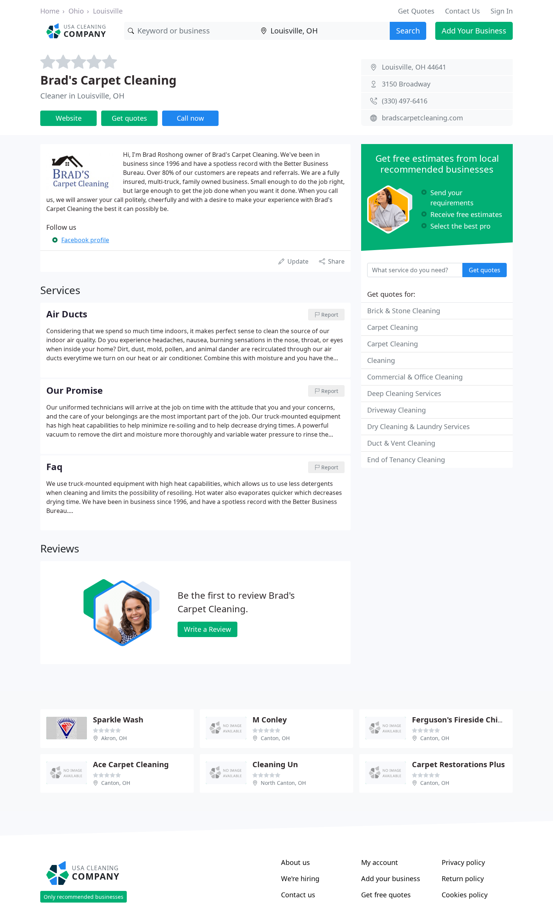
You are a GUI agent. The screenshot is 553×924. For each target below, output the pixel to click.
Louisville (108, 10)
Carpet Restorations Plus (458, 764)
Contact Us (462, 10)
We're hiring (300, 878)
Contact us (298, 894)
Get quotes (129, 118)
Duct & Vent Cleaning (401, 443)
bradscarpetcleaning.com (422, 117)
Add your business (390, 878)
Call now (190, 118)
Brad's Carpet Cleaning (108, 80)
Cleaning (381, 360)
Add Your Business (474, 31)
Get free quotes (386, 894)
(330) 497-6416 (404, 100)
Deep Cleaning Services (404, 393)
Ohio (76, 10)
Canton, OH (275, 738)
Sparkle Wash (118, 720)
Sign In (502, 10)
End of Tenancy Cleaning (406, 459)
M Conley (269, 720)
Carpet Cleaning (392, 327)
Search (408, 31)
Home (49, 10)
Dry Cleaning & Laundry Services (418, 426)
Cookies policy (465, 894)
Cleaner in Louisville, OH (82, 96)
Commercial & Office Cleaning (415, 376)
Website (69, 118)
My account (379, 862)
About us (295, 862)
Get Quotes (416, 10)
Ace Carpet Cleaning (131, 764)
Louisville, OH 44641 (414, 66)
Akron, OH (114, 738)
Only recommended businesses (83, 896)
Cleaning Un (275, 764)
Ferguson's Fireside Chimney (465, 720)
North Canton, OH (283, 782)
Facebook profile (85, 240)
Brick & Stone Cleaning (403, 310)
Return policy (463, 878)
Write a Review (207, 629)
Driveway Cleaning (396, 409)
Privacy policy (463, 862)
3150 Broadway (406, 83)
